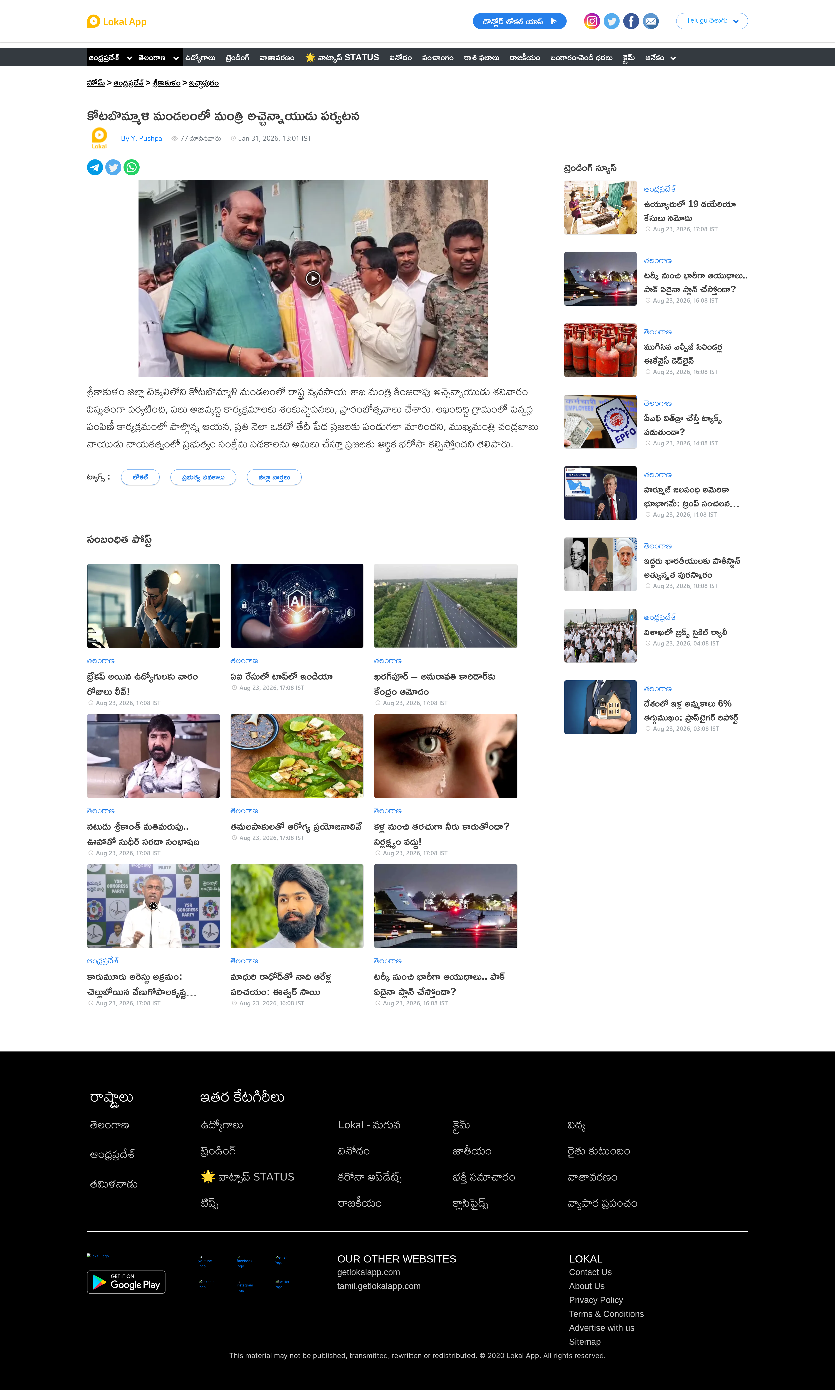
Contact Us (590, 1272)
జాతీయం (472, 1150)
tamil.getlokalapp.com (379, 1286)
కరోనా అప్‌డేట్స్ (370, 1176)
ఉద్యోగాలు (222, 1124)
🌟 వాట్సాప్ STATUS (247, 1176)
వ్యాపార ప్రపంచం (603, 1202)
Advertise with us (602, 1328)
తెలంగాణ (152, 57)
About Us (587, 1286)
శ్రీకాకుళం (166, 82)
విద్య (577, 1124)
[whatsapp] (133, 169)
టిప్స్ (209, 1202)
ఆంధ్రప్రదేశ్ (104, 57)
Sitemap (585, 1341)
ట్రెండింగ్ (218, 1150)
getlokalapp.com (368, 1272)
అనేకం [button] (654, 57)
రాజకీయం (360, 1202)
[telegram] (96, 169)
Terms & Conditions (606, 1314)
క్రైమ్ (461, 1124)
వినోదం (354, 1150)
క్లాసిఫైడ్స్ (470, 1202)
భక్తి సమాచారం (484, 1176)
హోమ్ (96, 82)
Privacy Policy (596, 1300)
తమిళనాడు (114, 1183)
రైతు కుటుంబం (599, 1150)
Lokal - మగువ (369, 1124)
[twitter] (114, 169)
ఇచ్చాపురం (204, 82)
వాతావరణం (593, 1176)
